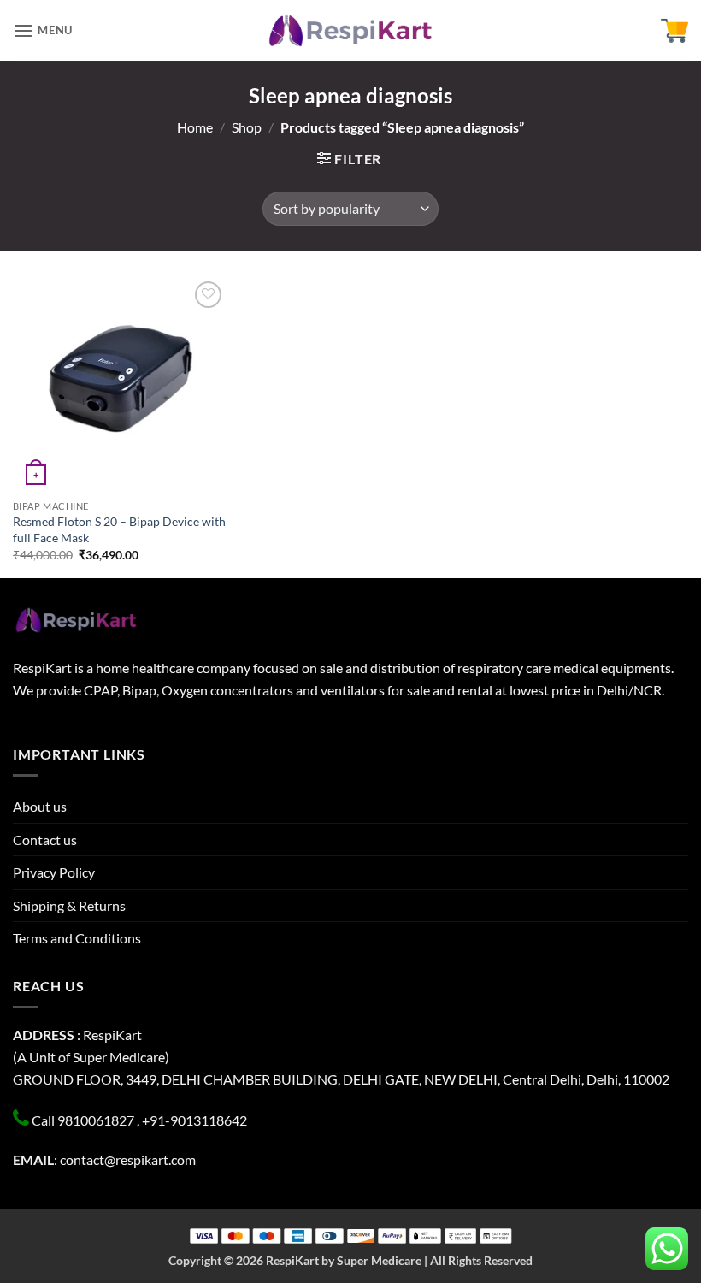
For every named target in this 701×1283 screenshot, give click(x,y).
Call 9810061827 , (85, 1120)
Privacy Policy (54, 872)
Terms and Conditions (77, 938)
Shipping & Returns (69, 905)
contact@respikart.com (128, 1159)
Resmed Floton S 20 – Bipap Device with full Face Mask (119, 529)
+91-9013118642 (194, 1120)
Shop (247, 127)
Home (195, 127)
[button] (43, 30)
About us (40, 806)
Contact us (45, 839)
